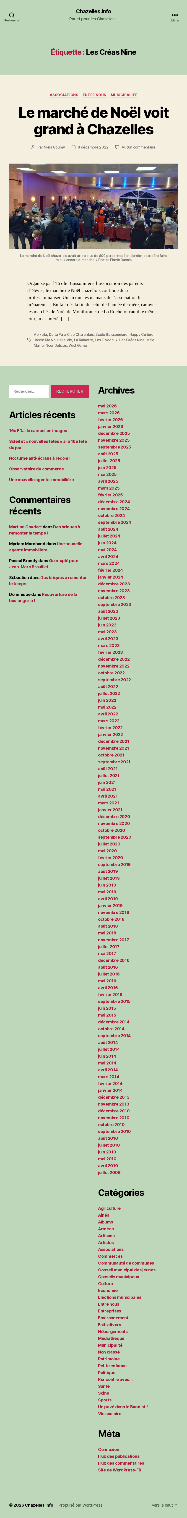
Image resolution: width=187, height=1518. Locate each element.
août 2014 (108, 1042)
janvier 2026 (110, 426)
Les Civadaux (106, 340)
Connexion (108, 1449)
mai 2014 (107, 1063)
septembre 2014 (114, 1035)
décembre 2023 (114, 584)
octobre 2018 (111, 919)
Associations (64, 95)
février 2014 (110, 1083)
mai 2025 (107, 474)
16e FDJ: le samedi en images (38, 430)
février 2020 (110, 857)
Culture (105, 1283)
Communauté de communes (126, 1263)
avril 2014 (108, 1069)
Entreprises (109, 1311)
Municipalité (124, 95)
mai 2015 (107, 1015)
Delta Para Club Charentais (71, 334)
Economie (108, 1290)
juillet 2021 (108, 775)
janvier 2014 (110, 1090)
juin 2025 (107, 467)
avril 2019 (108, 898)
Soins (103, 1393)
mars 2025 (109, 488)
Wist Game (78, 345)
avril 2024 (108, 556)
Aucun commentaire (138, 147)
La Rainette (83, 340)
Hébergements (113, 1331)
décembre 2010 (114, 1111)
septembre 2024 (114, 522)
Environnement (113, 1317)
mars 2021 (108, 803)
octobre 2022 (111, 672)
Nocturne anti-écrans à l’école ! (39, 458)
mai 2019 (107, 891)
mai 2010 (107, 1158)
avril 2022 (108, 714)
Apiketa (40, 334)
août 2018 (108, 926)
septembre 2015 (114, 1001)
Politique (106, 1372)
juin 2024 (107, 542)
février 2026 (110, 419)
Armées (106, 1228)
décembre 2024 (114, 501)
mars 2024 (109, 563)
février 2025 (110, 495)
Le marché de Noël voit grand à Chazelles (93, 121)
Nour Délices (56, 345)
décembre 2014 (114, 1022)
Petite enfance (112, 1365)
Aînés (103, 1215)
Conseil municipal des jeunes (126, 1270)
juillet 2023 (109, 618)
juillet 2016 (109, 974)
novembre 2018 (113, 912)
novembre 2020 (114, 823)
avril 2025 (108, 481)
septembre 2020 (114, 837)
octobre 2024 (111, 515)
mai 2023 (107, 631)
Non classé (108, 1352)
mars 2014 (108, 1076)
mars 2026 (109, 412)
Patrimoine (108, 1358)
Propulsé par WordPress (80, 1505)
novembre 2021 (113, 748)
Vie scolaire (109, 1413)
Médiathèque (111, 1338)
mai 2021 (107, 789)
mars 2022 (108, 720)
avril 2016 (108, 987)
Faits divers (109, 1324)
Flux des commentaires (121, 1463)
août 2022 (108, 686)
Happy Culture (142, 334)
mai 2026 (107, 406)
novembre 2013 (113, 1104)
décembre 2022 (114, 659)
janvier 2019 (110, 905)
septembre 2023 (114, 604)
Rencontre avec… (115, 1379)
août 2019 (108, 871)
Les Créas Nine (131, 340)
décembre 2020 (114, 816)
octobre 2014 (111, 1028)
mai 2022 (107, 707)
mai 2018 (107, 933)
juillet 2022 (109, 693)
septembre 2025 (114, 447)
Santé (104, 1386)
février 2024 (110, 570)
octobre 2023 (111, 597)
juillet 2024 (109, 536)
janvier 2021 (110, 809)
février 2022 (110, 727)
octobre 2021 (111, 755)
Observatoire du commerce (36, 469)
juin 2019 (107, 885)
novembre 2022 (114, 666)
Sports (104, 1400)
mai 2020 (107, 850)
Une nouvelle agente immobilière (41, 479)
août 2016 (108, 967)
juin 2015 (107, 1008)
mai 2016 (107, 980)
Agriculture (109, 1208)
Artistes (106, 1242)
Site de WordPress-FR (119, 1470)
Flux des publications (118, 1456)
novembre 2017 (113, 939)
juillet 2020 (109, 844)
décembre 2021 (113, 741)
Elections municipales (119, 1297)
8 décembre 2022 (93, 147)
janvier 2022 (110, 734)
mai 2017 (107, 953)
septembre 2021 (114, 761)
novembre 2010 (114, 1117)
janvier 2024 (110, 577)
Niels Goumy (54, 147)
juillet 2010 (109, 1145)
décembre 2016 (114, 960)
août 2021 (108, 768)
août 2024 (108, 529)
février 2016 (110, 994)
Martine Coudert (25, 526)
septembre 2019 (114, 864)
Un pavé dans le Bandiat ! (123, 1406)
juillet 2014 (109, 1049)
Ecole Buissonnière (111, 334)
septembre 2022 (114, 679)
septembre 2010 (114, 1131)
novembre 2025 (114, 440)
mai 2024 (107, 549)
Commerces (110, 1256)
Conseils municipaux (118, 1276)
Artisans (106, 1235)
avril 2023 (108, 638)
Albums (105, 1222)
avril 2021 (107, 796)
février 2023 (110, 652)
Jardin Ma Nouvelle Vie (53, 340)
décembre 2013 (114, 1097)
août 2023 (108, 611)
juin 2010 (107, 1152)
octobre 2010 (111, 1124)
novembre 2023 (114, 590)
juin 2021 (107, 782)
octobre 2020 (111, 830)
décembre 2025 (114, 433)
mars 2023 (109, 645)
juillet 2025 (109, 460)
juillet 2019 (109, 878)
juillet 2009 (109, 1172)
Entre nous (94, 95)
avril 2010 (108, 1165)
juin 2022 (107, 700)
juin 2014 (107, 1056)
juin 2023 (107, 625)
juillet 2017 (108, 946)
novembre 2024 (114, 508)
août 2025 (108, 453)
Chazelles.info (93, 11)
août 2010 (108, 1138)
